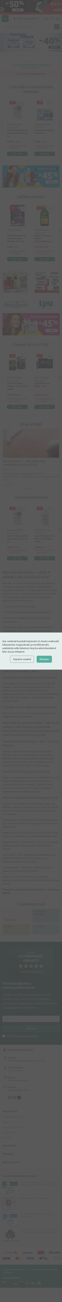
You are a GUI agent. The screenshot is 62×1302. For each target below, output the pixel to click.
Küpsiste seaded (22, 659)
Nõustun (44, 659)
